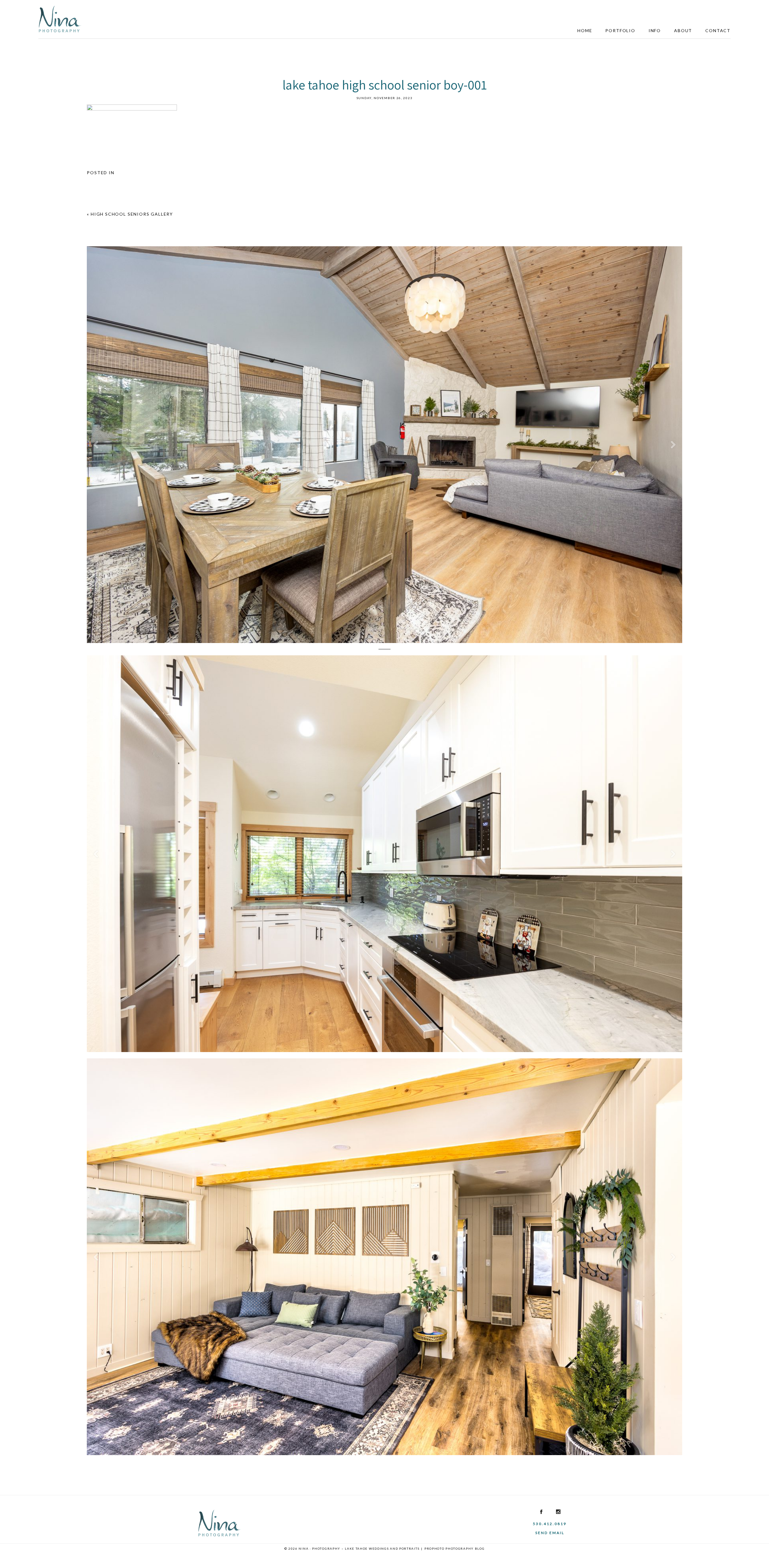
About (683, 30)
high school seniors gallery (132, 214)
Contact (718, 30)
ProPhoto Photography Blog (454, 1548)
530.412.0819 (550, 1523)
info (655, 30)
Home (584, 30)
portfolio (620, 30)
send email (549, 1532)
